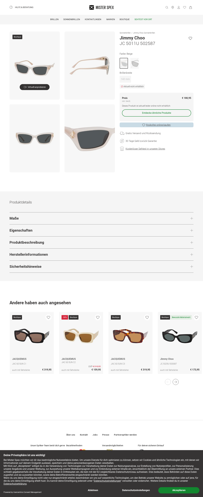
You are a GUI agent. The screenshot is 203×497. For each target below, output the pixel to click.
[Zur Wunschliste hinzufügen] (190, 38)
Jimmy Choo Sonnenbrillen (144, 33)
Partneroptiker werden (125, 435)
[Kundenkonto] (179, 7)
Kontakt (84, 435)
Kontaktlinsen (93, 19)
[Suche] (167, 7)
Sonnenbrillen (71, 19)
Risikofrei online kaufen (158, 125)
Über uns (70, 435)
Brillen (54, 19)
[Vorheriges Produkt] (168, 382)
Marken (110, 19)
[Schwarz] (134, 63)
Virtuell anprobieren (37, 87)
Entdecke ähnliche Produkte (156, 112)
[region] (101, 346)
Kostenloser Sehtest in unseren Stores (145, 148)
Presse (105, 435)
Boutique (125, 19)
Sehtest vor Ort (143, 19)
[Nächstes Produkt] (176, 382)
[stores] (173, 7)
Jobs (95, 435)
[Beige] (124, 63)
